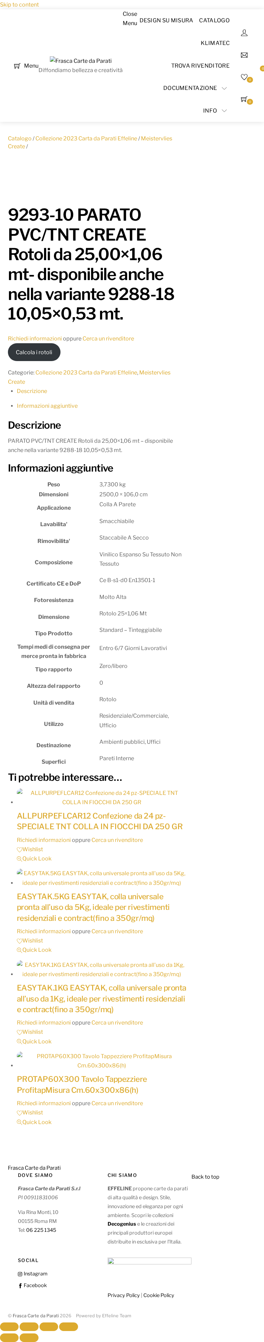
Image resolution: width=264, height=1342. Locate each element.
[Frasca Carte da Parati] (81, 61)
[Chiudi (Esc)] (68, 1326)
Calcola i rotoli (34, 352)
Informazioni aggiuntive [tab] (47, 406)
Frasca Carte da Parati (36, 1315)
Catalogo (214, 20)
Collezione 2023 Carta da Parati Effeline (86, 138)
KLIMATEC (215, 43)
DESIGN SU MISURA (167, 20)
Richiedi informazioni (35, 338)
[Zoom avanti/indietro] (9, 1326)
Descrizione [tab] (32, 391)
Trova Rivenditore (200, 65)
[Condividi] (49, 1326)
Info (210, 110)
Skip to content (19, 4)
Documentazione (190, 88)
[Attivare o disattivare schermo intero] (29, 1326)
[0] (17, 65)
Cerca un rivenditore (108, 338)
